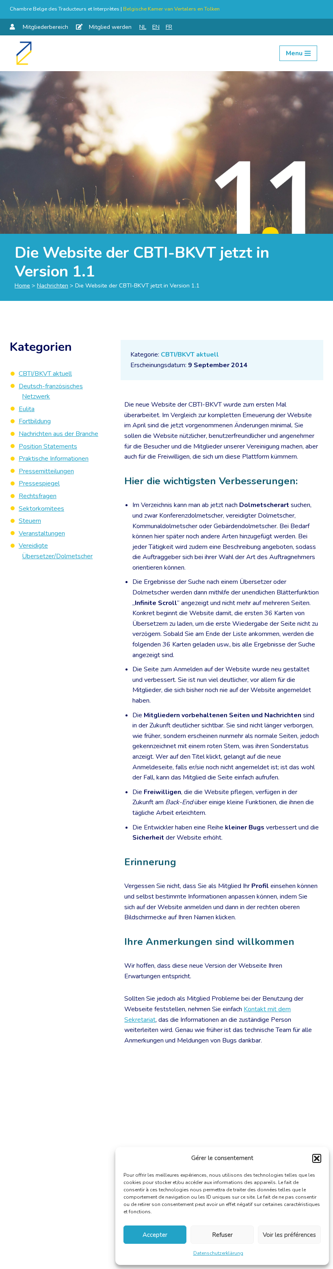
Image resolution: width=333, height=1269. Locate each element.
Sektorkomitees (41, 508)
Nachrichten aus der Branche (58, 433)
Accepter (155, 1235)
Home (22, 285)
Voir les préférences (289, 1235)
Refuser (222, 1235)
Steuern (30, 520)
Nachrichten (52, 285)
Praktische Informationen (54, 458)
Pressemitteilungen (46, 471)
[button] (317, 1158)
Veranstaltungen (42, 533)
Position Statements (48, 446)
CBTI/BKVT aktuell (190, 354)
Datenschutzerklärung (218, 1253)
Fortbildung (35, 421)
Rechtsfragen (37, 496)
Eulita (27, 409)
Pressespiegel (39, 483)
